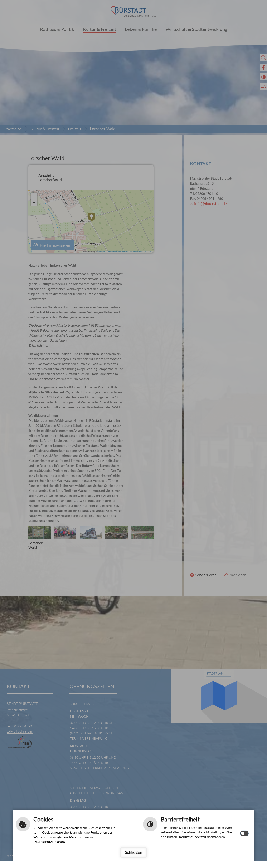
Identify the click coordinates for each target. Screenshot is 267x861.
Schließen (133, 852)
